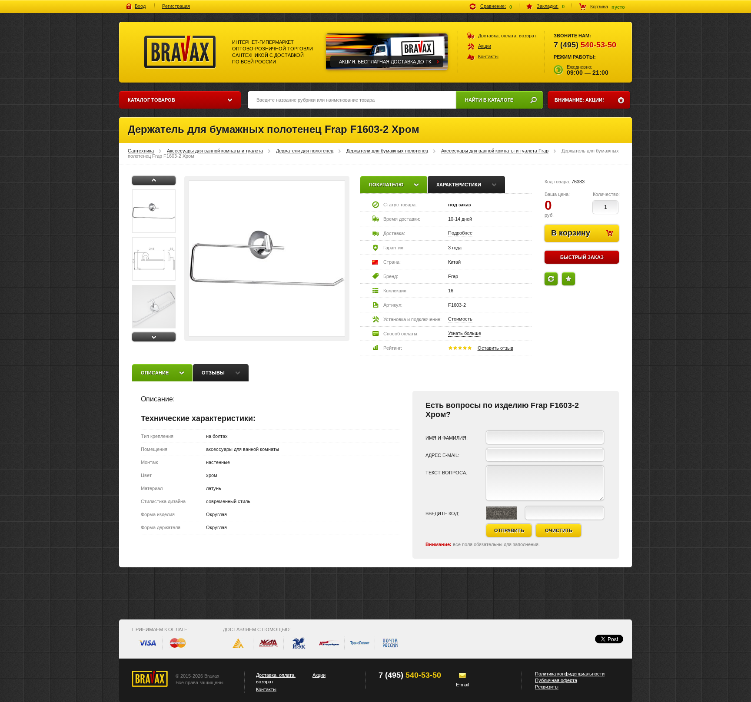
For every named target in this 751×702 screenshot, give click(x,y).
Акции (484, 46)
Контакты (488, 56)
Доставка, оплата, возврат (507, 35)
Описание (155, 372)
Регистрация (176, 6)
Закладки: (547, 6)
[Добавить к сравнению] (551, 278)
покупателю (386, 184)
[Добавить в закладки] (568, 278)
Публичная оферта (556, 680)
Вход (140, 6)
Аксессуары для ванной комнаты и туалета (215, 150)
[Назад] (154, 180)
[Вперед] (154, 336)
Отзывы (213, 372)
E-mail (462, 684)
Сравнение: (493, 6)
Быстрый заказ (582, 257)
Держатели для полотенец (304, 150)
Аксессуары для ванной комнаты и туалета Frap (494, 150)
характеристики (458, 184)
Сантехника (141, 150)
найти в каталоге (489, 100)
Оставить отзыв (495, 348)
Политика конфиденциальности (570, 673)
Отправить (509, 530)
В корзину (570, 232)
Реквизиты (546, 686)
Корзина (599, 6)
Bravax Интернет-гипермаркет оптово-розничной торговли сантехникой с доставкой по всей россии (180, 52)
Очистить (558, 530)
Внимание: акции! (579, 100)
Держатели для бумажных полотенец (387, 150)
